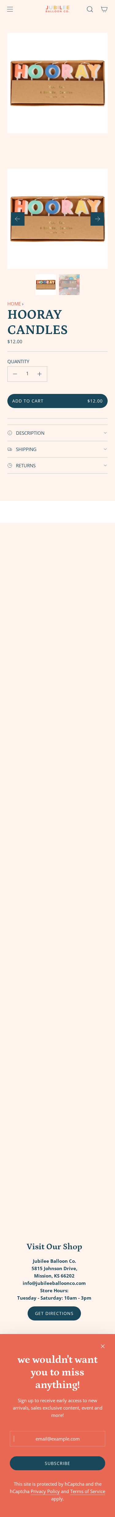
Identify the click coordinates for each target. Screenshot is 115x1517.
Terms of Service (87, 1491)
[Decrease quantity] (15, 374)
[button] (18, 219)
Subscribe (57, 1463)
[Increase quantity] (39, 374)
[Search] (89, 9)
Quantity (18, 361)
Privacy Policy (45, 1491)
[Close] (102, 1346)
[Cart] (104, 9)
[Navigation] (9, 9)
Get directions (54, 1313)
